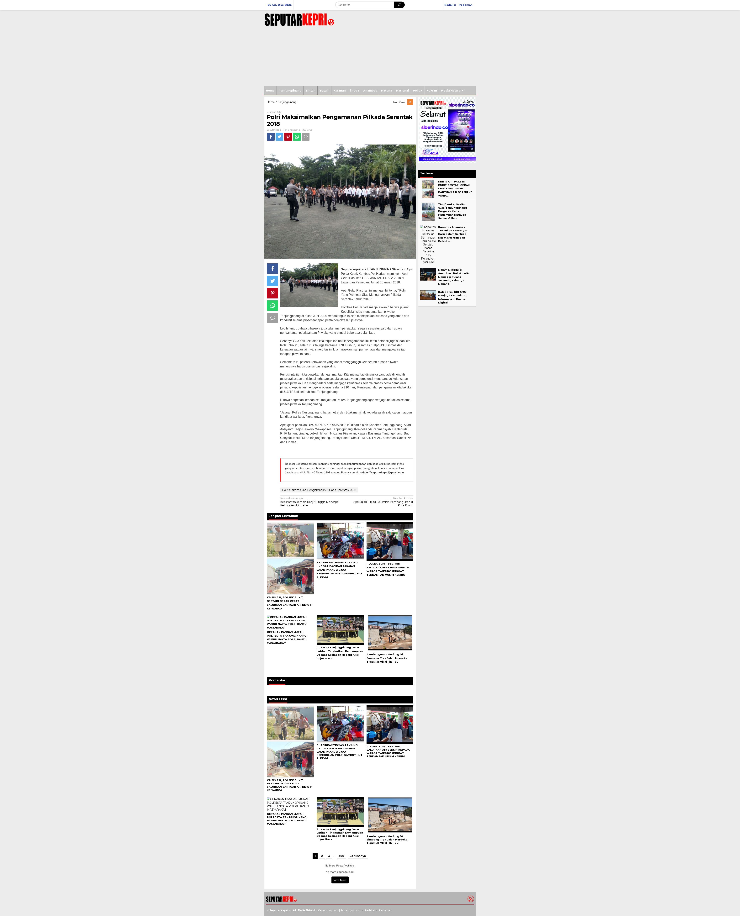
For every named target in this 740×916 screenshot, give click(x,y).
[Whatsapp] (297, 137)
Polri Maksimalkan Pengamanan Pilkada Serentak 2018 (319, 490)
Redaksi (370, 910)
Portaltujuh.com (351, 910)
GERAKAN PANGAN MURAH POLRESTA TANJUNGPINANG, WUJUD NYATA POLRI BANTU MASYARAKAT (287, 818)
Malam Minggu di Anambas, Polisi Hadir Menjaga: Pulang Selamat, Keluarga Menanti (453, 276)
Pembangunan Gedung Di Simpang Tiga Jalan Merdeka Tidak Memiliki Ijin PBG (387, 658)
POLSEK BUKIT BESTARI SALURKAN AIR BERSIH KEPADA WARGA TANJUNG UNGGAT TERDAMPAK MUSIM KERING (388, 751)
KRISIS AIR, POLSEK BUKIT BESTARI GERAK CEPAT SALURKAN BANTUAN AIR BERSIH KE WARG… (455, 188)
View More (340, 880)
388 (341, 856)
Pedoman (385, 910)
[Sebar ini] (271, 137)
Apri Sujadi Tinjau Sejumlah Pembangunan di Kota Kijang (383, 502)
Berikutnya (358, 856)
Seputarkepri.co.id (282, 910)
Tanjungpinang (291, 130)
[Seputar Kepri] (299, 19)
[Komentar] (305, 137)
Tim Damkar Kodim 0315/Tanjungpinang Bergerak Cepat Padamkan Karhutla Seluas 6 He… (452, 211)
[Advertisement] (370, 57)
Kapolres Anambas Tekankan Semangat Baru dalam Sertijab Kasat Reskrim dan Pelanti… (453, 234)
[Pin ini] (288, 137)
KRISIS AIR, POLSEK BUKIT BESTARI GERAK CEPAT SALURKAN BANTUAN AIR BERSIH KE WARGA (289, 785)
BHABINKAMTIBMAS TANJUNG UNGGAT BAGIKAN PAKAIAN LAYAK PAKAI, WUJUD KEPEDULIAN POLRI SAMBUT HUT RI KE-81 (339, 570)
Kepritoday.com (328, 910)
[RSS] (410, 102)
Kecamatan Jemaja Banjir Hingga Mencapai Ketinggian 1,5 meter (309, 502)
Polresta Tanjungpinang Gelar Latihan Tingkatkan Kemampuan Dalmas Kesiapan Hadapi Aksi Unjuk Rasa (340, 834)
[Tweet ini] (279, 137)
